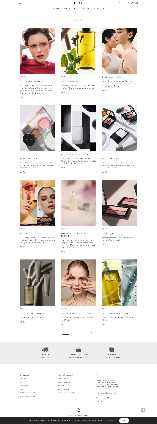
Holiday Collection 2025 (29, 233)
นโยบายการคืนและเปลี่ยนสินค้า (65, 375)
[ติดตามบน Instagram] (102, 397)
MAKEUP (67, 8)
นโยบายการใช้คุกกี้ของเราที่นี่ (109, 420)
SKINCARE (56, 8)
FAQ (21, 389)
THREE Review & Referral (27, 396)
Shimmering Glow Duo (110, 233)
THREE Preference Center (28, 393)
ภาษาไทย (119, 3)
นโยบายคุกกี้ (61, 386)
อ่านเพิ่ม (22, 97)
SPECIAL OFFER (99, 8)
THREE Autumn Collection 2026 (32, 81)
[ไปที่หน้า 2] (91, 332)
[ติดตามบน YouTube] (108, 397)
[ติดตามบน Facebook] (97, 397)
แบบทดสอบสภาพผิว (63, 389)
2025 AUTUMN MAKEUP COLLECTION (76, 313)
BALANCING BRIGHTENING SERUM (75, 154)
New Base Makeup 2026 (111, 77)
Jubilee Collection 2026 (28, 158)
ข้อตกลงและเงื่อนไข (63, 379)
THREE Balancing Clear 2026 (72, 81)
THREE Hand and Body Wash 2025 (33, 313)
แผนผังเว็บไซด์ (24, 386)
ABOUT (76, 8)
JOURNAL (86, 8)
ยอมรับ (124, 420)
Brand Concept (24, 375)
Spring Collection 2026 (110, 158)
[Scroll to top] (143, 410)
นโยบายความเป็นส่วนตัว (64, 382)
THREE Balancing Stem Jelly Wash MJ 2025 (118, 313)
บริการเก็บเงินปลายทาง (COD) (66, 393)
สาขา (21, 382)
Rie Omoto (23, 379)
